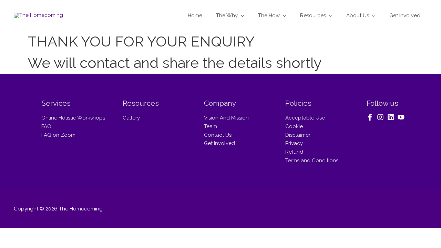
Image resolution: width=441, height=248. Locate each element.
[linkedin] (391, 117)
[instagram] (381, 117)
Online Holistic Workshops (73, 118)
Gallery (131, 118)
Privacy (294, 143)
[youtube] (402, 117)
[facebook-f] (371, 117)
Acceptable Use (305, 118)
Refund (294, 152)
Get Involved (219, 143)
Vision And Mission (226, 118)
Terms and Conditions (311, 160)
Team (210, 126)
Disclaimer (297, 135)
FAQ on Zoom (58, 135)
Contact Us (218, 135)
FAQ (46, 126)
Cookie (294, 126)
